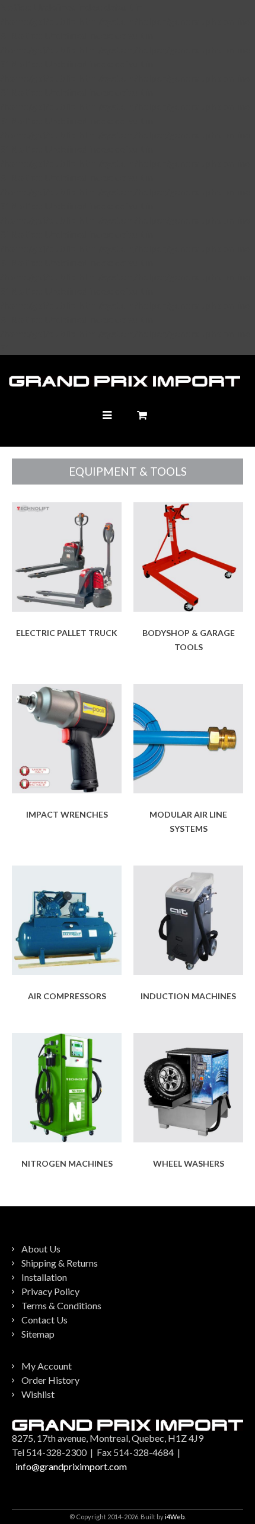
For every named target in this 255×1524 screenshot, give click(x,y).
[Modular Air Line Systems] (188, 738)
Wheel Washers (188, 1163)
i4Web (174, 1516)
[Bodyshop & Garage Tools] (188, 557)
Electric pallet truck (66, 633)
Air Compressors (67, 996)
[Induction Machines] (188, 920)
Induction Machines (188, 996)
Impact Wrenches (67, 814)
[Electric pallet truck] (67, 557)
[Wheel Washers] (188, 1087)
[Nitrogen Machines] (67, 1087)
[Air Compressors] (67, 920)
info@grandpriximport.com (71, 1466)
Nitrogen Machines (67, 1163)
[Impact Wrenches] (67, 738)
